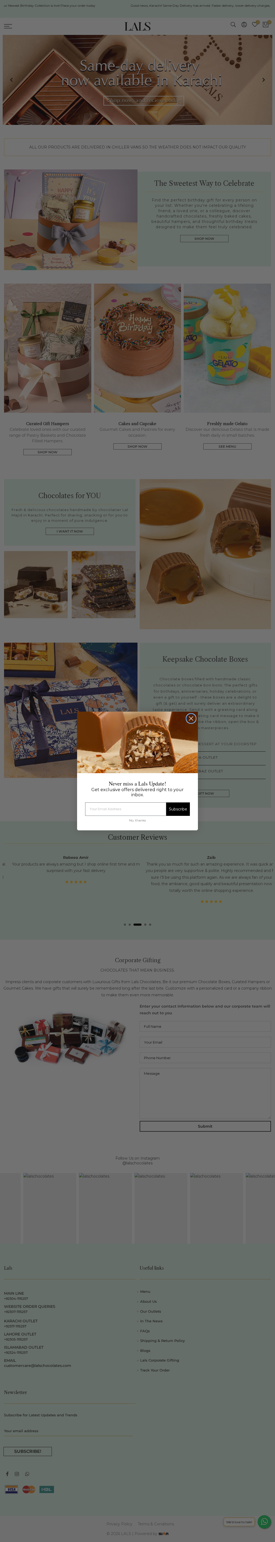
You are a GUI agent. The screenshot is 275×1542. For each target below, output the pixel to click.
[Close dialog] (191, 718)
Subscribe (178, 809)
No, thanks (137, 820)
